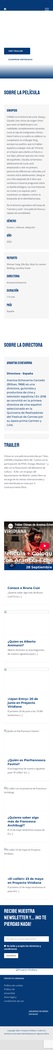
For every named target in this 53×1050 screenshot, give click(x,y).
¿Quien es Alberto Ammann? (22, 643)
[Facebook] (29, 1021)
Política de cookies (13, 985)
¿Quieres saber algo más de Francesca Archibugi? (23, 821)
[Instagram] (37, 1021)
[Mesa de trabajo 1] (26, 969)
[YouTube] (40, 1021)
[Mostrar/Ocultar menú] (47, 9)
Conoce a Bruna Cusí (24, 588)
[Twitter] (33, 1021)
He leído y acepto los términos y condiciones (22, 947)
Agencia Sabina (43, 1033)
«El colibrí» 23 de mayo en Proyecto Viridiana (25, 881)
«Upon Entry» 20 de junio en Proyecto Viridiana (23, 702)
